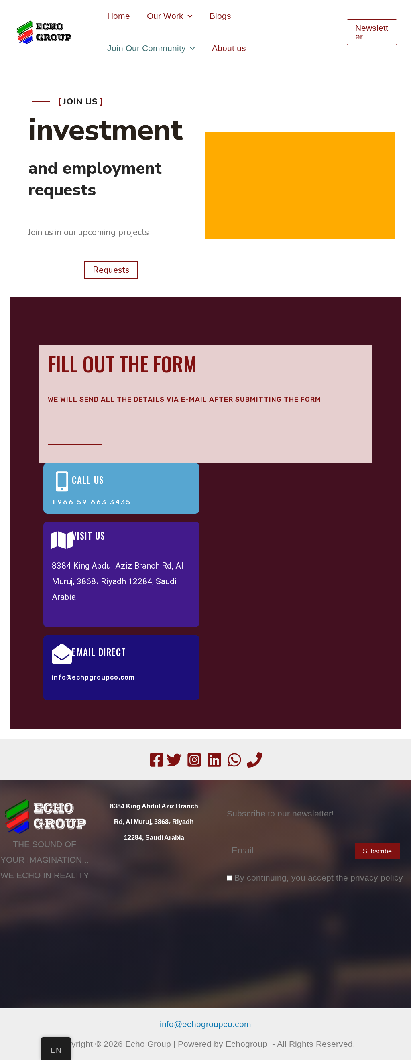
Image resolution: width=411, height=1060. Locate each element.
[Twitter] (174, 760)
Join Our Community (146, 48)
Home (118, 15)
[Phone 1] (254, 760)
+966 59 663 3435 (91, 502)
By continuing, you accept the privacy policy (317, 877)
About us (229, 48)
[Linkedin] (214, 760)
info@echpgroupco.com (93, 677)
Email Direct (99, 652)
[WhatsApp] (234, 760)
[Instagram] (194, 760)
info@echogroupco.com (205, 1024)
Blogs (220, 15)
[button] (188, 16)
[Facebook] (156, 760)
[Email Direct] (62, 654)
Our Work (165, 15)
